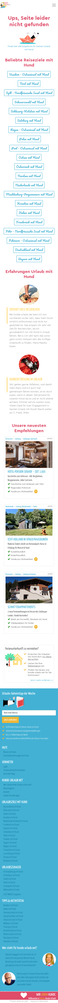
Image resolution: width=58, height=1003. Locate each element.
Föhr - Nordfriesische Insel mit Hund (29, 231)
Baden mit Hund (9, 909)
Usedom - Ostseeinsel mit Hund (29, 74)
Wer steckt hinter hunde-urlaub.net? (17, 785)
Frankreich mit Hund (29, 222)
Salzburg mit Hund (29, 120)
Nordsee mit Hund (29, 175)
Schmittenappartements (21, 607)
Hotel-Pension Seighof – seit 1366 (26, 471)
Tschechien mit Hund (11, 850)
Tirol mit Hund (29, 83)
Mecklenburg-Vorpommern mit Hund (29, 194)
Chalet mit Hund (9, 879)
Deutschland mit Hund (29, 249)
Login (5, 767)
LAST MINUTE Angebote (12, 894)
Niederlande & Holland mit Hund (15, 821)
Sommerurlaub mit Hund (13, 913)
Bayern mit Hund (29, 258)
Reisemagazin (8, 788)
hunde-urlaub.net (17, 1001)
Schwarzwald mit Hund (29, 102)
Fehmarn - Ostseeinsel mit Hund (29, 240)
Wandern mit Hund (10, 905)
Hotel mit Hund (9, 882)
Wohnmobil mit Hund (11, 890)
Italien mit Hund (29, 212)
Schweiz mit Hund (10, 839)
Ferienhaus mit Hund (11, 875)
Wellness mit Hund (10, 923)
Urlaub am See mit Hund (12, 920)
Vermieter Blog (9, 774)
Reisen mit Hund (9, 752)
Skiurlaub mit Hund (10, 938)
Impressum (34, 1001)
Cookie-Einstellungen (11, 796)
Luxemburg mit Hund (11, 854)
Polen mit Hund (29, 139)
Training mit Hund (10, 927)
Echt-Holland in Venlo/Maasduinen (28, 539)
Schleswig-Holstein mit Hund (29, 111)
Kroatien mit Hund (29, 203)
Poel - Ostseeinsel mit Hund (29, 148)
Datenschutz (43, 1001)
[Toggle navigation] (54, 5)
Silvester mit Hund (10, 941)
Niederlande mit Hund (29, 185)
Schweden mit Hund (11, 832)
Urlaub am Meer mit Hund (13, 916)
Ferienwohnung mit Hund (13, 872)
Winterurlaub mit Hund (12, 934)
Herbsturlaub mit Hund (12, 931)
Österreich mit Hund (29, 166)
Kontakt (6, 792)
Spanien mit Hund (10, 828)
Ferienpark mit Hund (11, 886)
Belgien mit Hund (9, 846)
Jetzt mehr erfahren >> (41, 680)
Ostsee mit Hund (29, 157)
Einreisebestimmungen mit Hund (16, 756)
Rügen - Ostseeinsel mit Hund (29, 129)
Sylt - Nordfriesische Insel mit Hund (29, 92)
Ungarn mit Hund (9, 843)
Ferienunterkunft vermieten (14, 770)
